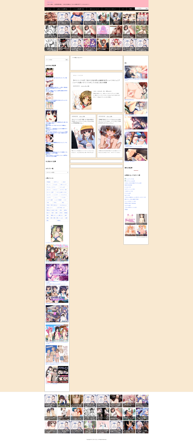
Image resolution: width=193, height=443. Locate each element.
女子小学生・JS (60, 207)
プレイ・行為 (82, 116)
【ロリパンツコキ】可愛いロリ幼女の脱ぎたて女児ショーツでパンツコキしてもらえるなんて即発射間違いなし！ (82, 121)
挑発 (56, 212)
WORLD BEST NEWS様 (130, 203)
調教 (48, 218)
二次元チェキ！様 (129, 191)
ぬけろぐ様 (127, 195)
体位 (63, 202)
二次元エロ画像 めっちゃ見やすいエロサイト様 (135, 197)
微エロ (48, 212)
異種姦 (65, 212)
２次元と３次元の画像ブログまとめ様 (133, 183)
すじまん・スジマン (51, 187)
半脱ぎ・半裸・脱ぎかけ (52, 205)
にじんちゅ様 (128, 193)
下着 (48, 202)
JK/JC (64, 182)
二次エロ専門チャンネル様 (130, 207)
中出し (55, 202)
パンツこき (99, 91)
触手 (66, 215)
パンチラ (49, 197)
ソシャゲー (55, 194)
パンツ (94, 91)
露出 (48, 220)
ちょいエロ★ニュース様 (130, 201)
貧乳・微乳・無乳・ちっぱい (57, 218)
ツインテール (64, 194)
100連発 (48, 182)
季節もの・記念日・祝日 (52, 210)
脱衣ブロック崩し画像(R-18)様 (131, 199)
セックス (49, 194)
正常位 (60, 212)
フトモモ (63, 197)
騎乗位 (59, 220)
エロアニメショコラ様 (129, 189)
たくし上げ (62, 187)
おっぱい (55, 184)
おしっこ (49, 184)
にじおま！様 (128, 187)
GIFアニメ (56, 182)
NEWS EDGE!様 (128, 185)
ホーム (74, 75)
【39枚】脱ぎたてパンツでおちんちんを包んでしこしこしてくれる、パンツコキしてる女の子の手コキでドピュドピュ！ (109, 121)
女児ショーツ (108, 91)
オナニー (49, 189)
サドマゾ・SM (63, 189)
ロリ (104, 91)
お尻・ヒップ (63, 184)
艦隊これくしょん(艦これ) (57, 215)
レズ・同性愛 (58, 200)
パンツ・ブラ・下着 (85, 86)
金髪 (66, 218)
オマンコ (55, 189)
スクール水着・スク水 (61, 192)
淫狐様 (126, 209)
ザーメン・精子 (50, 192)
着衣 (48, 215)
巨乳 (61, 210)
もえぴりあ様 (128, 205)
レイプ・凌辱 (50, 200)
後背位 (65, 210)
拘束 (53, 212)
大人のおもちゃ (63, 205)
